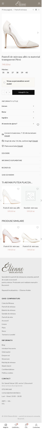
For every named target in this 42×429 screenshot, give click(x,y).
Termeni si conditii (8, 335)
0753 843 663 (7, 389)
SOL (3, 404)
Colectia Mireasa (8, 303)
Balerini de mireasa (8, 310)
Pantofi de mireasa (8, 307)
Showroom (6, 359)
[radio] (3, 72)
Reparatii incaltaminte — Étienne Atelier (16, 290)
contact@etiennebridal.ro (11, 393)
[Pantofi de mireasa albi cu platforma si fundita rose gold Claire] (11, 234)
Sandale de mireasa (9, 314)
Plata (3, 328)
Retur (4, 112)
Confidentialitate (8, 369)
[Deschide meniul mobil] (3, 3)
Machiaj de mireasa (8, 362)
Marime (5, 69)
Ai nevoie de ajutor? (9, 124)
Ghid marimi (6, 352)
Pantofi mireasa (20, 10)
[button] (4, 32)
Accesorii (5, 321)
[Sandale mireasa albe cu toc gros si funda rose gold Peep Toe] (30, 195)
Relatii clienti (6, 366)
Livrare (4, 106)
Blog (3, 345)
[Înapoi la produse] (36, 9)
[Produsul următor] (38, 9)
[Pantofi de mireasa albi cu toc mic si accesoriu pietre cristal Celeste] (30, 234)
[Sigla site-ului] (21, 3)
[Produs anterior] (33, 9)
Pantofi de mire (7, 317)
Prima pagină (7, 10)
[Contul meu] (39, 3)
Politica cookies (7, 373)
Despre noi (6, 355)
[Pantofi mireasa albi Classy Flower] (11, 195)
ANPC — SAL (6, 401)
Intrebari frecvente (9, 348)
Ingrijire (5, 118)
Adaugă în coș (23, 92)
